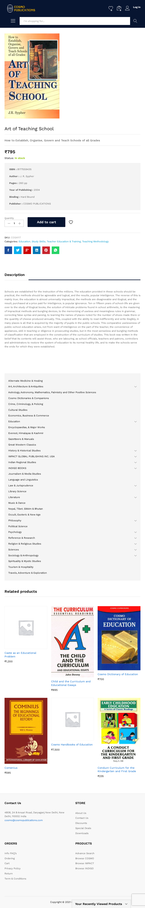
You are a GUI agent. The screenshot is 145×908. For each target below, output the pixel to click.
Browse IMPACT (84, 863)
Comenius (11, 767)
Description (15, 275)
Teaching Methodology (95, 241)
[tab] (17, 276)
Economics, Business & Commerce (28, 415)
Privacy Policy (13, 868)
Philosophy (14, 520)
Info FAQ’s (11, 853)
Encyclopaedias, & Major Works (26, 427)
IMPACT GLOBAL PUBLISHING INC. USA (31, 456)
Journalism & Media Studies (24, 473)
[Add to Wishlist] (71, 222)
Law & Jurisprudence (20, 485)
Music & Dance (16, 502)
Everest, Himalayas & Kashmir (25, 433)
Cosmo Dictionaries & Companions (28, 398)
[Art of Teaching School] (8, 250)
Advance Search (135, 21)
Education (24, 241)
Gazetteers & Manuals (21, 439)
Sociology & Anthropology (23, 555)
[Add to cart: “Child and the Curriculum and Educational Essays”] (63, 675)
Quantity (9, 218)
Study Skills (39, 241)
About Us (80, 813)
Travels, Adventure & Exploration (27, 572)
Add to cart (46, 222)
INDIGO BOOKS (17, 468)
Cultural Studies (17, 409)
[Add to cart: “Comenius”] (16, 761)
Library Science (17, 491)
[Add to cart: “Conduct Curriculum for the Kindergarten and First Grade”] (110, 761)
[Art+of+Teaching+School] (18, 250)
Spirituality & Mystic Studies (24, 561)
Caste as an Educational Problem (20, 654)
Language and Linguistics (23, 479)
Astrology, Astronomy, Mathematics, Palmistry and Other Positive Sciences (52, 392)
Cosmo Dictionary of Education (118, 674)
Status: (9, 158)
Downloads (82, 833)
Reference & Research (21, 537)
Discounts (81, 823)
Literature (14, 497)
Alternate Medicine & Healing (25, 380)
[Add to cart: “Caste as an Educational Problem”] (16, 646)
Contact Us (81, 818)
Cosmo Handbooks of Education (72, 744)
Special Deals (83, 828)
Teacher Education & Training (64, 241)
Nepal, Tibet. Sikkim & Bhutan (25, 508)
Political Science (18, 526)
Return (9, 873)
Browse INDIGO (84, 868)
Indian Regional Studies (22, 462)
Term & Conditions (15, 878)
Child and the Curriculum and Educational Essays (71, 683)
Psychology (15, 532)
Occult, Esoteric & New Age (24, 514)
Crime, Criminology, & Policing (25, 404)
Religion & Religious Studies (24, 543)
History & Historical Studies (24, 450)
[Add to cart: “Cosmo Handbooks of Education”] (63, 738)
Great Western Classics (22, 444)
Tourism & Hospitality (20, 567)
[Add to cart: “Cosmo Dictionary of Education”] (110, 668)
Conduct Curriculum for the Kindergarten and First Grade (117, 769)
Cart (7, 863)
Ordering (10, 858)
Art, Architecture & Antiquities (25, 386)
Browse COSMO (84, 858)
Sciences (13, 549)
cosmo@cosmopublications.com (24, 820)
